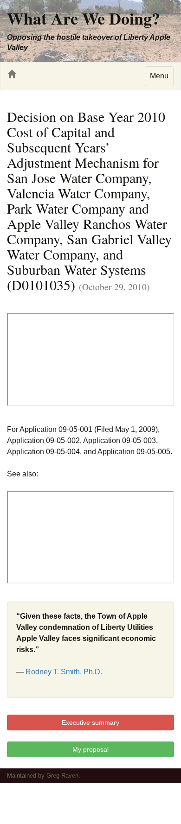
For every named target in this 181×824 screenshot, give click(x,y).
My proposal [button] (90, 749)
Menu (159, 76)
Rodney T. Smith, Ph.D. (64, 672)
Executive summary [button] (90, 722)
